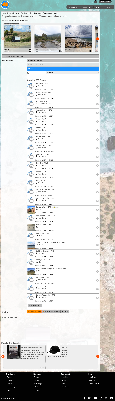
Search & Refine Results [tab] (14, 56)
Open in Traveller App (52, 311)
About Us (92, 380)
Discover (86, 7)
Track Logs (38, 384)
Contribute (5, 312)
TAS (31, 13)
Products (73, 7)
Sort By (29, 73)
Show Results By (7, 60)
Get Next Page (36, 306)
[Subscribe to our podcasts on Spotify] (106, 398)
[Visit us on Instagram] (89, 398)
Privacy (97, 384)
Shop (8, 390)
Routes (36, 380)
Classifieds (65, 387)
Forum (108, 7)
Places (36, 377)
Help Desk (92, 377)
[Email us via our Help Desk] (112, 398)
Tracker (9, 384)
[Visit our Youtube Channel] (95, 398)
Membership (11, 387)
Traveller (10, 377)
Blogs (63, 384)
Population (24, 13)
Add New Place (35, 312)
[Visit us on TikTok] (101, 398)
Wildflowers (38, 387)
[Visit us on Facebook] (84, 398)
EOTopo (9, 380)
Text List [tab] (33, 69)
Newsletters (65, 377)
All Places (15, 13)
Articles (36, 390)
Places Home (6, 13)
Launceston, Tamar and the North (45, 13)
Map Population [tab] (36, 60)
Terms (91, 384)
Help (98, 7)
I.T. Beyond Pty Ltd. (12, 398)
